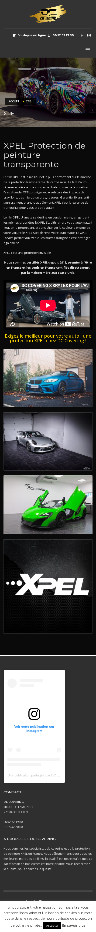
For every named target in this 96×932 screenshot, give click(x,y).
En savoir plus (74, 925)
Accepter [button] (52, 925)
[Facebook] (82, 35)
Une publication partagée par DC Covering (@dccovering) (50, 775)
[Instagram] (89, 35)
